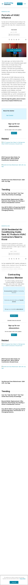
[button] (3, 4)
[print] (25, 39)
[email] (18, 39)
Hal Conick (14, 29)
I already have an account (14, 320)
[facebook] (9, 39)
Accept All (14, 582)
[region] (14, 580)
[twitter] (14, 39)
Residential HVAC (6, 11)
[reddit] (16, 39)
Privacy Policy (22, 578)
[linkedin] (11, 39)
